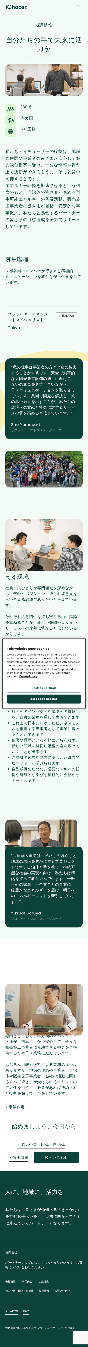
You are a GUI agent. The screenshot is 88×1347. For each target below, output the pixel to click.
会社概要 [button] (10, 1281)
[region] (44, 673)
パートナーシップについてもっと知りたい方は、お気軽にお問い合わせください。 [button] (43, 1264)
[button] (77, 7)
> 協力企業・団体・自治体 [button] (41, 1144)
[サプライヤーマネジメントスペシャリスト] (45, 322)
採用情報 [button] (44, 1290)
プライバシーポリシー (50, 1328)
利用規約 (70, 1328)
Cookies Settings (44, 688)
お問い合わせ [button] (62, 1290)
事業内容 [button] (27, 1281)
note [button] (26, 1311)
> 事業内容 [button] (15, 1107)
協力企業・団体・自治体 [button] (19, 1290)
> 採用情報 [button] (18, 1157)
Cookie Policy (28, 676)
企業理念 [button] (44, 1281)
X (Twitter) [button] (11, 1311)
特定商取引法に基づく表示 (20, 1328)
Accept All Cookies (43, 699)
